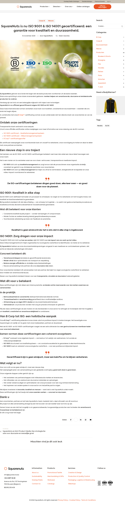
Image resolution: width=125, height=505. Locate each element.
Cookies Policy (74, 500)
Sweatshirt (102, 83)
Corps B (42, 21)
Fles (99, 64)
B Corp (98, 37)
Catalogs (50, 484)
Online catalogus (83, 6)
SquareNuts (48, 36)
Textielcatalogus (87, 1)
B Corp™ (21, 115)
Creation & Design (75, 472)
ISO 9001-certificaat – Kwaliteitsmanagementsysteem (24, 133)
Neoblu (99, 125)
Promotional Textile (54, 472)
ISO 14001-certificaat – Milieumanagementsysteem (23, 136)
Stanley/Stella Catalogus (71, 1)
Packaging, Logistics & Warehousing (81, 480)
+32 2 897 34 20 (9, 478)
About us (35, 472)
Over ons (68, 6)
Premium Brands (100, 1)
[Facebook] (105, 474)
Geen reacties (64, 36)
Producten (44, 6)
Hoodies (101, 68)
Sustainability (37, 476)
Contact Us (36, 484)
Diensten (56, 6)
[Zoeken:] (110, 26)
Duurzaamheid (101, 45)
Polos (100, 75)
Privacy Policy (63, 500)
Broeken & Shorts (104, 56)
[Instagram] (100, 474)
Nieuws (51, 21)
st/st (107, 125)
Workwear (51, 480)
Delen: (64, 420)
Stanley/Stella (37, 480)
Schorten (101, 79)
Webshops (72, 484)
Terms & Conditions (88, 500)
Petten (100, 71)
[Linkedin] (111, 474)
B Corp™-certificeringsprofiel (14, 138)
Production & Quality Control (79, 476)
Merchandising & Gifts (55, 476)
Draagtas (101, 60)
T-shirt (100, 87)
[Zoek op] (122, 26)
